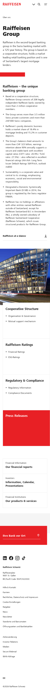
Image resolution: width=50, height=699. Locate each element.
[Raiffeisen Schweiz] (12, 4)
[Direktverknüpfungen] (34, 4)
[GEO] (38, 535)
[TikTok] (24, 558)
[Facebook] (11, 558)
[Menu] (45, 4)
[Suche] (39, 4)
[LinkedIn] (5, 558)
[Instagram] (17, 558)
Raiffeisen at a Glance (14, 236)
